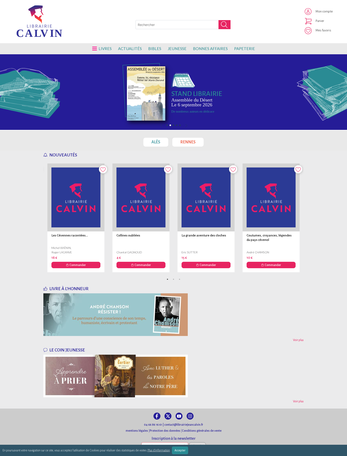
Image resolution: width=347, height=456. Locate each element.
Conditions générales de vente (201, 430)
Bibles (154, 48)
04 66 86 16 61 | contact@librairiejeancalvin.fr (173, 424)
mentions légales (137, 430)
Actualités (130, 48)
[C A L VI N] (22, 11)
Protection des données (165, 430)
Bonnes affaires (210, 48)
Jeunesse (177, 48)
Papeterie (244, 48)
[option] (173, 92)
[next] (186, 125)
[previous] (173, 125)
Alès (159, 141)
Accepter (180, 450)
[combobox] (183, 24)
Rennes (192, 141)
